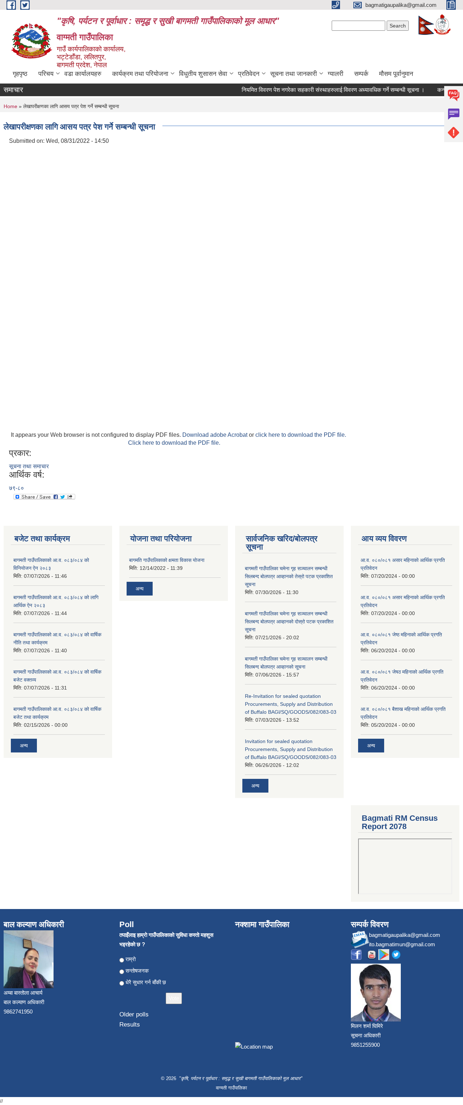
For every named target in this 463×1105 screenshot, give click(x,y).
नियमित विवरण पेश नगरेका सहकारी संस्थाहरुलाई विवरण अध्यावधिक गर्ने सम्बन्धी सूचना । (325, 90)
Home (10, 106)
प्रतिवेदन (248, 73)
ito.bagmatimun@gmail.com (402, 944)
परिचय (46, 73)
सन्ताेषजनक (137, 971)
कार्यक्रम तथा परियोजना (140, 73)
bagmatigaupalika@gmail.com (404, 935)
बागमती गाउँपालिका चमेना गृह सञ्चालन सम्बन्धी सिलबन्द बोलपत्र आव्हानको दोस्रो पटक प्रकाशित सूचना (289, 621)
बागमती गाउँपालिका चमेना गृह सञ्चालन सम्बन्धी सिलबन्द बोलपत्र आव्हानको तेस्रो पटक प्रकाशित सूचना (289, 576)
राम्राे (131, 959)
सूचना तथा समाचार (29, 466)
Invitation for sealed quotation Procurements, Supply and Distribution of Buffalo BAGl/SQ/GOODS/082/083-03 (290, 749)
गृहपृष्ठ (20, 73)
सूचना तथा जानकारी (293, 73)
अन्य (24, 745)
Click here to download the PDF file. (174, 443)
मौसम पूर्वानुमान (396, 73)
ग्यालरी (335, 73)
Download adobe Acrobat (215, 435)
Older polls (134, 1014)
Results (129, 1024)
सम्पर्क (361, 73)
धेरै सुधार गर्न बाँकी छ (146, 982)
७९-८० (16, 488)
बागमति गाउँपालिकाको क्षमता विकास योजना (166, 560)
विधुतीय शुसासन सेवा (203, 73)
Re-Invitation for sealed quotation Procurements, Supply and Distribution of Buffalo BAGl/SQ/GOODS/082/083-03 (290, 704)
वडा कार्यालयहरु (82, 73)
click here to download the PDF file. (300, 435)
